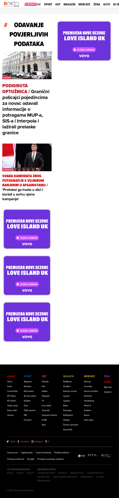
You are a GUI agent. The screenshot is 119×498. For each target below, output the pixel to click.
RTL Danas (11, 395)
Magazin (69, 4)
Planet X (87, 405)
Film (43, 386)
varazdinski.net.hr (95, 472)
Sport (48, 4)
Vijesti (9, 381)
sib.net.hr (62, 472)
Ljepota (66, 395)
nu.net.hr (100, 476)
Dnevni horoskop (91, 391)
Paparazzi (45, 395)
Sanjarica (107, 391)
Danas (11, 376)
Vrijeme (10, 415)
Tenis (26, 405)
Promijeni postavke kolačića (50, 459)
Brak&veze (67, 381)
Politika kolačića (61, 452)
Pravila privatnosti (15, 459)
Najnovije (108, 387)
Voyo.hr (30, 472)
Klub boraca (29, 391)
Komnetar (88, 395)
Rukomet (27, 386)
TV (43, 400)
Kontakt (30, 459)
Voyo (44, 424)
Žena (96, 4)
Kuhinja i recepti (70, 391)
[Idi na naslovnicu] (13, 7)
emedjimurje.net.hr (46, 472)
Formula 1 (28, 419)
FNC (25, 415)
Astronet (87, 381)
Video (107, 382)
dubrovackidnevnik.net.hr (65, 476)
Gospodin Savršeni (49, 415)
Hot (57, 4)
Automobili (67, 429)
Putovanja (67, 410)
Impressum (12, 452)
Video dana (88, 419)
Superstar (46, 410)
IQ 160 (44, 419)
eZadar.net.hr (86, 476)
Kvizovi (87, 415)
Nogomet (28, 381)
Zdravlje (66, 419)
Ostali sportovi (29, 410)
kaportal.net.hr (77, 472)
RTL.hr (10, 472)
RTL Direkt (11, 400)
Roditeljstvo (68, 415)
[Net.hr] (106, 456)
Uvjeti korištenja (43, 452)
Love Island (46, 405)
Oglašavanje (27, 452)
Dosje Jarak (12, 410)
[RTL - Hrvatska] (92, 456)
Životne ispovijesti (70, 424)
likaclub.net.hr (44, 480)
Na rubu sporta (30, 395)
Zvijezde (45, 381)
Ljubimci (66, 400)
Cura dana (88, 386)
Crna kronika (12, 391)
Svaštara (87, 410)
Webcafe (84, 4)
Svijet (9, 386)
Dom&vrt (66, 386)
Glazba (44, 391)
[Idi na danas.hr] (33, 4)
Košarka (27, 400)
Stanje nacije (12, 405)
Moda (65, 405)
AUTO (106, 4)
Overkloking (89, 400)
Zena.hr (20, 472)
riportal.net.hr (43, 476)
